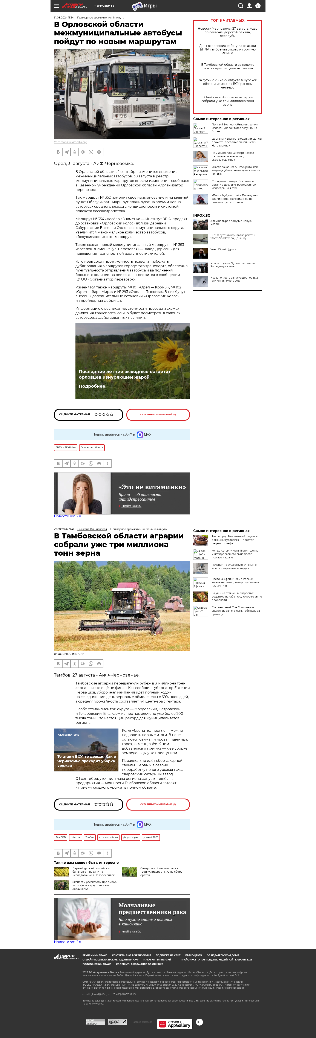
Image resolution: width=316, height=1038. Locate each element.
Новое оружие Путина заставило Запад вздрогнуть (232, 265)
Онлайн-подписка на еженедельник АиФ (110, 959)
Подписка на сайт (168, 955)
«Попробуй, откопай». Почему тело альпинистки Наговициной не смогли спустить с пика (235, 199)
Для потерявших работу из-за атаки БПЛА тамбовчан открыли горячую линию (227, 49)
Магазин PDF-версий (157, 959)
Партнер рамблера (142, 1022)
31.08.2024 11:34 (64, 17)
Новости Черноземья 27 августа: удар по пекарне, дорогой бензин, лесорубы (228, 32)
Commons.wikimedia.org (70, 142)
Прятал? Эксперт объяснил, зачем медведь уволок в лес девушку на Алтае (235, 128)
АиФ (81, 653)
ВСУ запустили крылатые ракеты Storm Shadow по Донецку (232, 237)
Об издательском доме (223, 955)
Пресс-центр (193, 955)
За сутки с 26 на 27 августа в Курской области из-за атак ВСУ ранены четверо (227, 83)
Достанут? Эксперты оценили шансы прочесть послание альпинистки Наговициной (237, 142)
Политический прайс (97, 964)
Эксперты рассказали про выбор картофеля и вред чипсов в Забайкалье (94, 885)
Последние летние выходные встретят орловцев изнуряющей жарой (125, 374)
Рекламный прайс (95, 955)
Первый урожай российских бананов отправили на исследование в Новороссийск (93, 872)
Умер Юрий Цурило (223, 249)
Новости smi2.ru (68, 516)
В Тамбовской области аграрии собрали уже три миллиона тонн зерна (227, 101)
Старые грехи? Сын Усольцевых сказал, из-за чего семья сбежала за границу (236, 611)
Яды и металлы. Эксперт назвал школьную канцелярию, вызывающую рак (233, 156)
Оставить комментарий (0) (158, 414)
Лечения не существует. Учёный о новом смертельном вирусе (234, 566)
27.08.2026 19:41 (64, 529)
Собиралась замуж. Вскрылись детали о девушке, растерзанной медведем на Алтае (234, 185)
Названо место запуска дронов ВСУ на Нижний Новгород (234, 279)
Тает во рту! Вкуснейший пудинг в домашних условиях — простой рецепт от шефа (235, 540)
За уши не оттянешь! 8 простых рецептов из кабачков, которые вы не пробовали (237, 596)
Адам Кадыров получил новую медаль (231, 222)
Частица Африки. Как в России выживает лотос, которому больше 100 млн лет (235, 582)
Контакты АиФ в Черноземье (131, 955)
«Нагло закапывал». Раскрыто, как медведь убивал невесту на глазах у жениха (236, 170)
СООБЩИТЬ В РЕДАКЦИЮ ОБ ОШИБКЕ (139, 964)
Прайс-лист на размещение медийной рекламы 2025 (216, 959)
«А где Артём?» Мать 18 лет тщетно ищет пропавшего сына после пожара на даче (235, 554)
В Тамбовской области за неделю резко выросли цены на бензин (227, 66)
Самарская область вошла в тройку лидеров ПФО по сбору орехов (161, 872)
